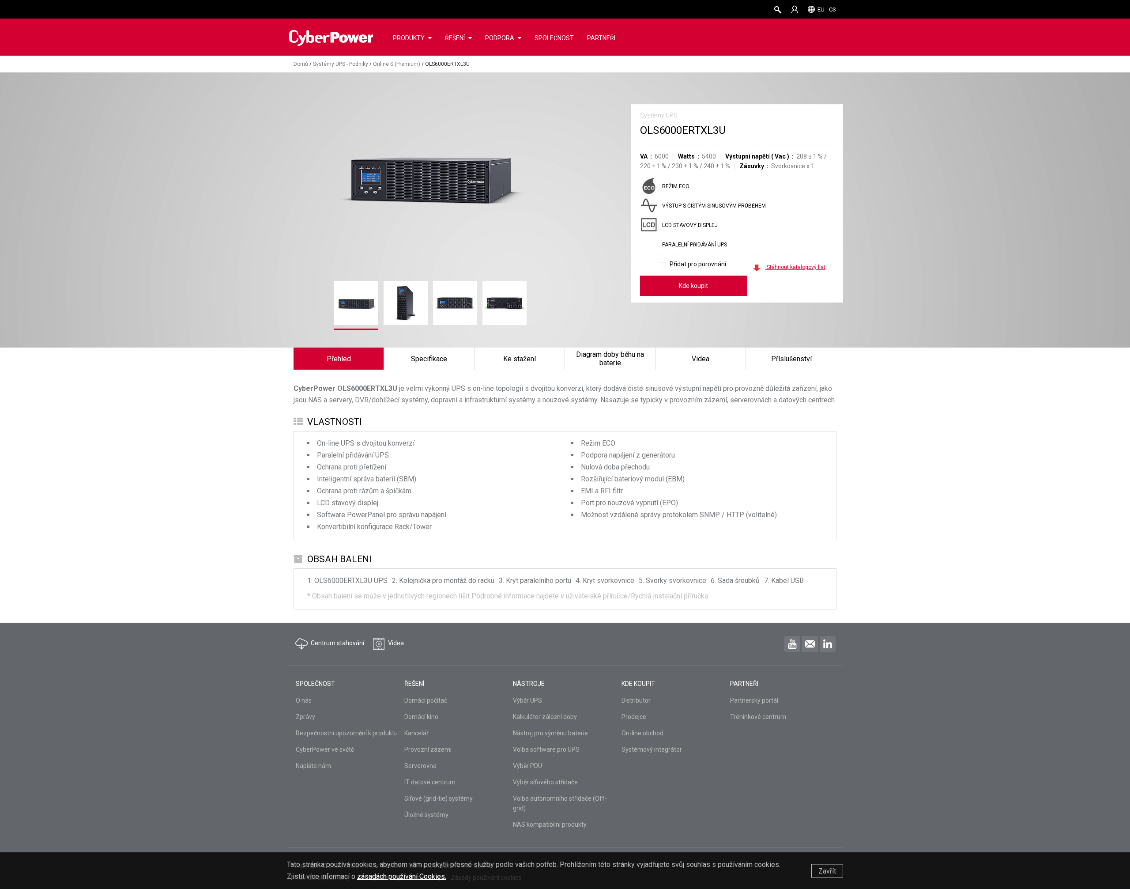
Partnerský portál (754, 700)
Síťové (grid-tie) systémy (438, 798)
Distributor (636, 700)
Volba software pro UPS (546, 749)
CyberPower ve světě (325, 749)
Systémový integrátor (652, 749)
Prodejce (634, 716)
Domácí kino (421, 716)
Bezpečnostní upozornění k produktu (347, 733)
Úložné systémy (426, 814)
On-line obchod (642, 733)
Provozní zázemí (428, 749)
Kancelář (416, 733)
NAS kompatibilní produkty (550, 824)
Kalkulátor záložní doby (545, 716)
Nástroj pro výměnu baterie (550, 733)
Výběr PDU (527, 765)
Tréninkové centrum (758, 716)
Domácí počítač (425, 700)
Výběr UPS (527, 700)
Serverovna (420, 765)
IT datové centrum (430, 782)
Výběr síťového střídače (545, 782)
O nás (304, 700)
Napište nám (313, 765)
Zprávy (305, 716)
